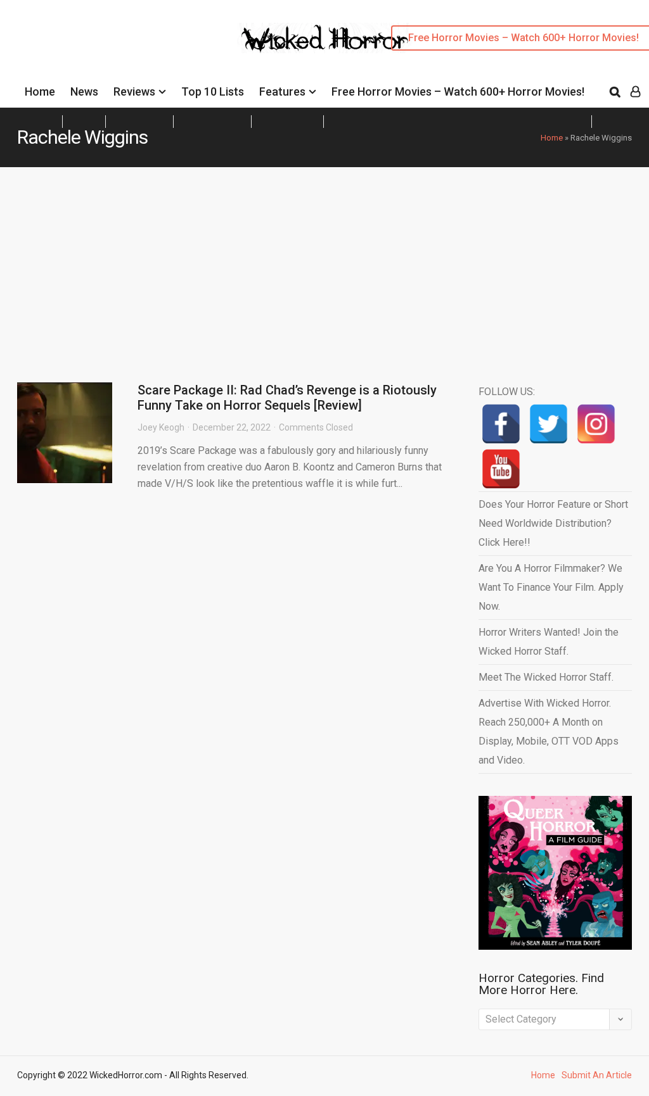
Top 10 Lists (212, 91)
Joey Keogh (161, 427)
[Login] (635, 92)
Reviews (134, 91)
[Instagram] (596, 424)
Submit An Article (597, 1075)
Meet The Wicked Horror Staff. (546, 677)
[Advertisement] (324, 262)
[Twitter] (549, 424)
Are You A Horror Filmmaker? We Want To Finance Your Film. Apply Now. (551, 587)
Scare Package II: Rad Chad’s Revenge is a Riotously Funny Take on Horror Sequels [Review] (287, 397)
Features (282, 91)
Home (40, 91)
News (84, 91)
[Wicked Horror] (325, 38)
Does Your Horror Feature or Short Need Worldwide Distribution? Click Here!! (553, 523)
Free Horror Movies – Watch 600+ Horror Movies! (457, 91)
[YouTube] (501, 469)
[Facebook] (501, 424)
